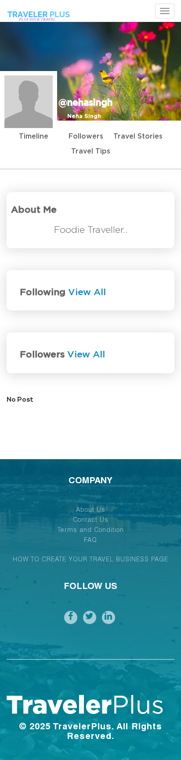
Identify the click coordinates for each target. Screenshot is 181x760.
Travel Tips (90, 151)
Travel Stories (138, 136)
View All (87, 292)
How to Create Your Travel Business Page (90, 560)
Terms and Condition (91, 531)
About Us (90, 510)
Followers (86, 136)
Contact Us (91, 520)
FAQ (90, 541)
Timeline (33, 136)
